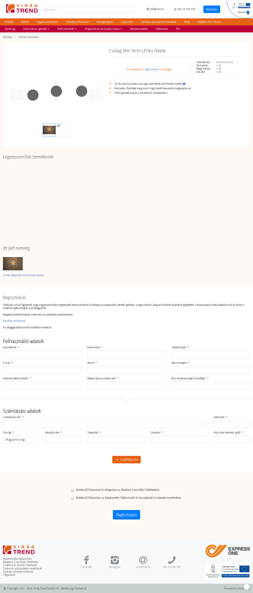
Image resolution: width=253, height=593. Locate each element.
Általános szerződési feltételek (20, 562)
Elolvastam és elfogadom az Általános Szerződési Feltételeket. (118, 489)
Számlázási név (12, 417)
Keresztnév (93, 347)
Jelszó (90, 362)
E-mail (6, 362)
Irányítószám (52, 432)
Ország (7, 432)
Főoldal (9, 22)
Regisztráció (126, 514)
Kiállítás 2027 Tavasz (209, 22)
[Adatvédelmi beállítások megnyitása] (247, 587)
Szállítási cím (128, 459)
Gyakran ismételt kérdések (18, 571)
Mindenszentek (139, 28)
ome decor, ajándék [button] (35, 28)
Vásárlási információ (77, 22)
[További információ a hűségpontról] (184, 83)
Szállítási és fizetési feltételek (20, 565)
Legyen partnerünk (47, 22)
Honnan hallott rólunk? (15, 378)
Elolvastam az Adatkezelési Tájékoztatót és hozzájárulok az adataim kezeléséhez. (129, 497)
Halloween (162, 28)
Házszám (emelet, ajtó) (227, 432)
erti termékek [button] (65, 28)
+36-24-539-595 (186, 9)
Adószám (219, 417)
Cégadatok (9, 574)
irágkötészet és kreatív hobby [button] (102, 28)
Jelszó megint (179, 362)
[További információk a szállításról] (228, 553)
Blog (187, 22)
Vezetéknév (10, 347)
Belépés (212, 9)
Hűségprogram (105, 22)
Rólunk (25, 22)
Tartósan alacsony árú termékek (159, 22)
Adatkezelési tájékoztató (17, 558)
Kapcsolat (127, 22)
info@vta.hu (157, 9)
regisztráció (151, 69)
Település (92, 432)
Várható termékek (28, 37)
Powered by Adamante (237, 588)
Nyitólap (7, 37)
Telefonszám (179, 347)
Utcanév (155, 432)
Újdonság (10, 28)
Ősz (178, 28)
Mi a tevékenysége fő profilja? (189, 378)
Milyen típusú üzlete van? (101, 378)
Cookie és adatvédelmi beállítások (22, 568)
